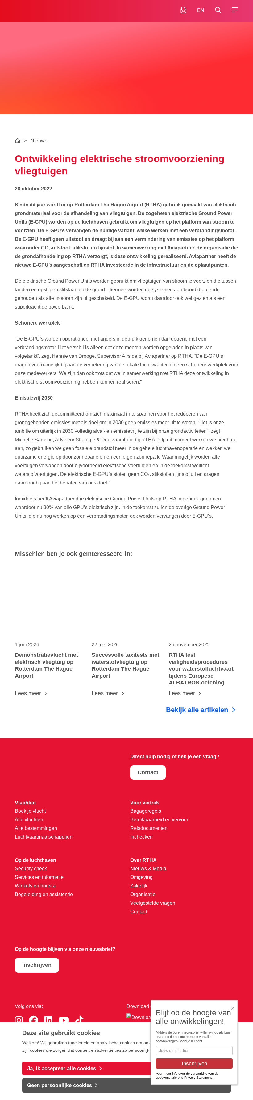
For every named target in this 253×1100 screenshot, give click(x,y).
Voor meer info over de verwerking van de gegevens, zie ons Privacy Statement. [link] (187, 1075)
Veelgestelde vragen (152, 903)
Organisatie (143, 894)
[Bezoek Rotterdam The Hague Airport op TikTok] (79, 1020)
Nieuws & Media (148, 868)
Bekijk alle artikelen (197, 710)
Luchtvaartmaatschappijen (44, 836)
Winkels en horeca (35, 885)
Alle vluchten (29, 819)
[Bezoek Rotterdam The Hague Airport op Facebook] (33, 1020)
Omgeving (141, 877)
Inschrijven (37, 965)
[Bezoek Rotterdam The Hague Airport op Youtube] (64, 1020)
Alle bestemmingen (36, 828)
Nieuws (39, 140)
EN (200, 10)
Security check (31, 868)
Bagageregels (145, 811)
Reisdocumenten (149, 828)
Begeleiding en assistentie (44, 894)
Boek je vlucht (30, 811)
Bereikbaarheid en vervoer (159, 819)
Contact (148, 772)
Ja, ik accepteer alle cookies (61, 1068)
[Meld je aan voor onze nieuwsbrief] (183, 10)
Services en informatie (39, 877)
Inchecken (141, 836)
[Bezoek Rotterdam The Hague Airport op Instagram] (19, 1020)
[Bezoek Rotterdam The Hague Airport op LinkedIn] (48, 1020)
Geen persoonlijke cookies (59, 1085)
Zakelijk (138, 885)
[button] (218, 10)
